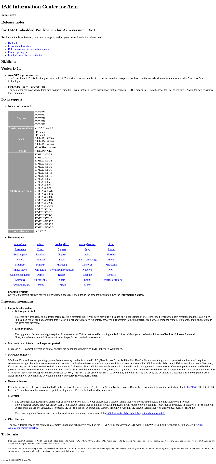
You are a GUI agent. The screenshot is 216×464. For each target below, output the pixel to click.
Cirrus (40, 249)
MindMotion (20, 269)
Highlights (13, 43)
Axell (111, 244)
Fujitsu (62, 254)
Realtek (62, 274)
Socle (62, 279)
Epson (111, 249)
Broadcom (20, 249)
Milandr (40, 264)
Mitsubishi (40, 269)
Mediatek (20, 264)
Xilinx (87, 284)
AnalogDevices (87, 244)
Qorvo (40, 274)
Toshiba (40, 284)
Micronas (87, 264)
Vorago (62, 284)
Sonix (87, 279)
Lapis (62, 259)
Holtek (20, 259)
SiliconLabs (40, 279)
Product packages (17, 52)
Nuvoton (87, 269)
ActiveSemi (20, 244)
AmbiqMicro (62, 244)
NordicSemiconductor (62, 269)
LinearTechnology (87, 259)
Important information (19, 46)
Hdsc (87, 254)
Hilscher (111, 254)
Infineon (40, 259)
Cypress (62, 249)
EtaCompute (20, 254)
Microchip (62, 264)
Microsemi (111, 264)
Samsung (20, 279)
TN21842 (192, 387)
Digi (87, 249)
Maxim (111, 259)
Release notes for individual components (29, 49)
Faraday (40, 254)
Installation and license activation (25, 55)
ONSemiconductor (20, 274)
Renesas (111, 274)
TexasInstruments (20, 284)
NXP (111, 269)
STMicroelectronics (111, 279)
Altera (40, 244)
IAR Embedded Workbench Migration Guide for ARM (135, 413)
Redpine (87, 274)
